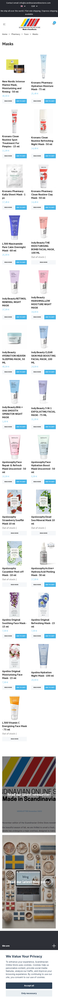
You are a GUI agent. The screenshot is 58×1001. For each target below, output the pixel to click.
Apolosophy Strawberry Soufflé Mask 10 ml (13, 520)
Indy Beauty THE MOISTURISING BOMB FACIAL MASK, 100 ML (43, 248)
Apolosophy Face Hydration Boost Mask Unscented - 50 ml (43, 467)
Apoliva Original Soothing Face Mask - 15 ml (14, 623)
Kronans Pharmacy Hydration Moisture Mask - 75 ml (42, 86)
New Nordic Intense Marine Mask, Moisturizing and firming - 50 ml (13, 86)
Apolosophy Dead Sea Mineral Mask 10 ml (43, 520)
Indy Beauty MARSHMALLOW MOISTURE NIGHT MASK (41, 302)
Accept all (29, 985)
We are (6, 945)
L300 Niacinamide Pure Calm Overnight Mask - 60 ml (14, 247)
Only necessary (29, 993)
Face (26, 34)
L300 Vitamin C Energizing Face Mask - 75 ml (14, 726)
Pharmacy (15, 34)
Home (4, 34)
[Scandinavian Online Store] (29, 24)
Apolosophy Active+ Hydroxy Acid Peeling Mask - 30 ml (43, 572)
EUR (33, 6)
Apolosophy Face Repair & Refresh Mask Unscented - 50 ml (14, 467)
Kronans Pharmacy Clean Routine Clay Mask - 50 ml (41, 194)
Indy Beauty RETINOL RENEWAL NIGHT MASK (14, 302)
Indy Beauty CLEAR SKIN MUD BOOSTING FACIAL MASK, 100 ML (43, 357)
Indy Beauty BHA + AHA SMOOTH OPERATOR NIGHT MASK (12, 412)
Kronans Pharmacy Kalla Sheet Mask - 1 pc (13, 194)
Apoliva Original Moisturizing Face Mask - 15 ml (12, 674)
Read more (8, 101)
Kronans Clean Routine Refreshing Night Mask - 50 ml (42, 141)
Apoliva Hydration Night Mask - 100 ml (42, 674)
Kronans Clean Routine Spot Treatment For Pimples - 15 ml (10, 141)
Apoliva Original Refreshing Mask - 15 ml (43, 623)
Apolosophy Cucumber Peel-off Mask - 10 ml (13, 572)
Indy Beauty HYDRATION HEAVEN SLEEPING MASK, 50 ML (13, 357)
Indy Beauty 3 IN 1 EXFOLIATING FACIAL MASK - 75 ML (43, 411)
